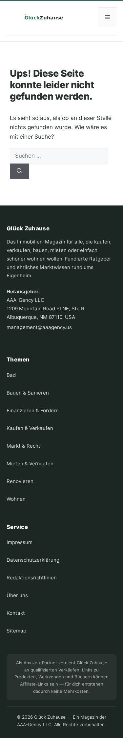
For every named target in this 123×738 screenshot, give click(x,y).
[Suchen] (19, 171)
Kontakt (16, 613)
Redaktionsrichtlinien (32, 577)
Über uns (17, 595)
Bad (11, 375)
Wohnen (16, 499)
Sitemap (16, 631)
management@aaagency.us (39, 327)
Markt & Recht (23, 446)
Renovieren (20, 481)
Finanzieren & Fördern (33, 410)
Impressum (19, 542)
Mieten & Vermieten (30, 463)
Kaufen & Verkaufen (30, 428)
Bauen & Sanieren (28, 393)
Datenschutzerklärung (33, 560)
